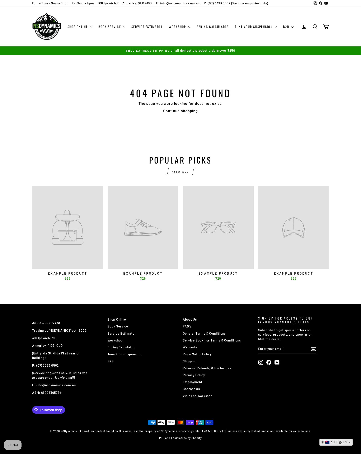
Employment (192, 382)
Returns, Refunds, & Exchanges (207, 368)
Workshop (178, 26)
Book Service (110, 26)
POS (161, 438)
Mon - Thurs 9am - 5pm (50, 3)
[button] (336, 442)
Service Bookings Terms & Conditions (212, 340)
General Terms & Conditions (204, 333)
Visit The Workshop (198, 396)
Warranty (190, 347)
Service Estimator (147, 26)
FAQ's (187, 326)
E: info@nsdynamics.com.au (178, 3)
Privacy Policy (194, 375)
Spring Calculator (213, 26)
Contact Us (191, 389)
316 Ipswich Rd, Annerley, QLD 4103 (125, 3)
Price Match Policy (197, 354)
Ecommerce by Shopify (186, 438)
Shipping (190, 361)
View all (180, 171)
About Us (190, 319)
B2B (286, 26)
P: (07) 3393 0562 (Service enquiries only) (236, 3)
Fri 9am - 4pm (83, 3)
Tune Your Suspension (254, 26)
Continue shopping (180, 110)
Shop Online (78, 26)
